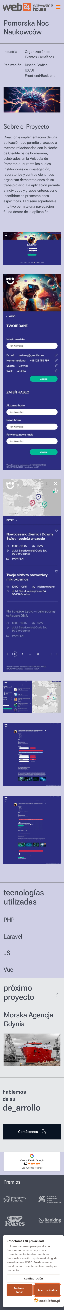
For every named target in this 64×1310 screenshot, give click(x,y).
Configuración (33, 1278)
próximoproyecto (19, 992)
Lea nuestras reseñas (32, 1168)
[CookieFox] (47, 1300)
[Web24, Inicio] (15, 7)
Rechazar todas (20, 1290)
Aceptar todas (47, 1290)
